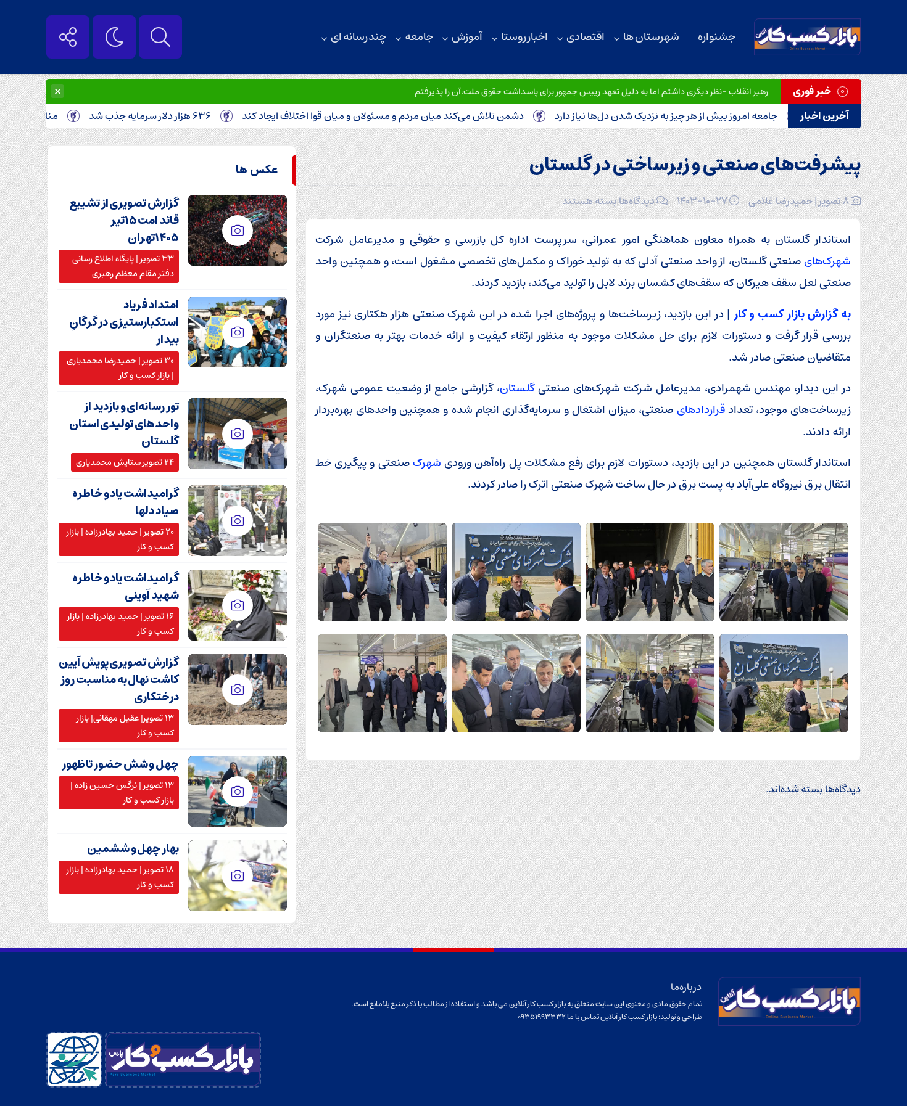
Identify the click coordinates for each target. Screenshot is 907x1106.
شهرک (427, 462)
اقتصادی (585, 37)
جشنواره (716, 37)
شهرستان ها (651, 37)
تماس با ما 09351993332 (559, 1016)
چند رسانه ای (358, 37)
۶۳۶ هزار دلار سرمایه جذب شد (182, 116)
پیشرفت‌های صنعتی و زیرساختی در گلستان (695, 165)
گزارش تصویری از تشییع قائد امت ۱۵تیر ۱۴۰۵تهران (124, 221)
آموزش (467, 37)
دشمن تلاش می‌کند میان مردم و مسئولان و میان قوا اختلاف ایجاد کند (415, 116)
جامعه (419, 37)
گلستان (517, 388)
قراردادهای (701, 409)
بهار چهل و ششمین (133, 849)
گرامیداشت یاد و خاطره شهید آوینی (125, 587)
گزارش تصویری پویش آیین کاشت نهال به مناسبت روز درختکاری (119, 680)
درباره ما (686, 987)
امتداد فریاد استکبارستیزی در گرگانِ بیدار (124, 322)
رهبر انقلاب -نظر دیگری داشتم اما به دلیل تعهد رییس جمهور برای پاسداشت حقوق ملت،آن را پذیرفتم (591, 91)
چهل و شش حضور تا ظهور (120, 764)
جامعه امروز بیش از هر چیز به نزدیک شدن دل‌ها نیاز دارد (698, 116)
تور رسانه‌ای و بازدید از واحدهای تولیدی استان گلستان (124, 424)
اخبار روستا (524, 37)
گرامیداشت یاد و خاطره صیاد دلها (125, 502)
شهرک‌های (827, 261)
